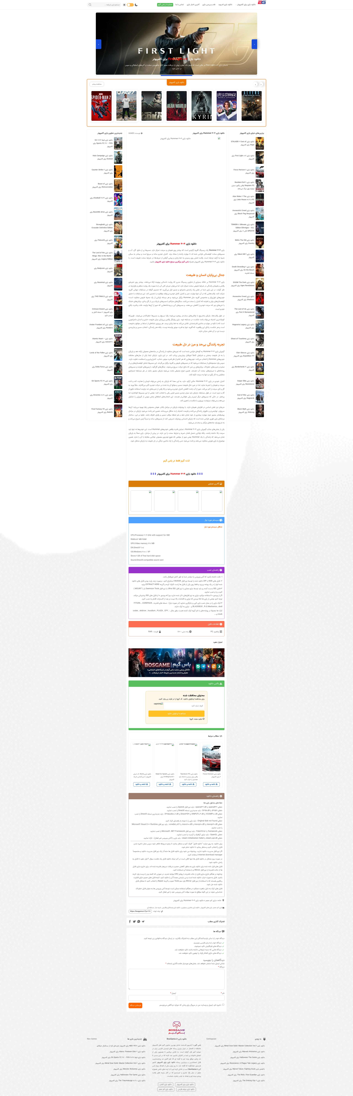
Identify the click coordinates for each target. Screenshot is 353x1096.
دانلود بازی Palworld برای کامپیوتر (103, 242)
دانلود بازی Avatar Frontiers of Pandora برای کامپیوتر (101, 326)
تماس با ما (179, 4)
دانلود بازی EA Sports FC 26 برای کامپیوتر (102, 383)
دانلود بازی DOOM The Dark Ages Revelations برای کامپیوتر (242, 284)
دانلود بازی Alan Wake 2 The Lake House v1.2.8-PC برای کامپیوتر (243, 199)
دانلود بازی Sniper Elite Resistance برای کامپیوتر (245, 383)
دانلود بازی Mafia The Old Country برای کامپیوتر (244, 242)
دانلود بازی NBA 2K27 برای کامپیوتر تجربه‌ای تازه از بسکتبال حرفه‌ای (121, 1046)
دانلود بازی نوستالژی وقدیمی (171, 907)
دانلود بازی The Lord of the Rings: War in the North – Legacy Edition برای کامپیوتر (102, 256)
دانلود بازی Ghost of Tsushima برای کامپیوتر (242, 340)
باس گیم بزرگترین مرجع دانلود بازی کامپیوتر (172, 261)
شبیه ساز (158, 907)
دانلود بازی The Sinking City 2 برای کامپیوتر (249, 1080)
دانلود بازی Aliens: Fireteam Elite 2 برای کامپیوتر (127, 1051)
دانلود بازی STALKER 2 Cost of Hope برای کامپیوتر (242, 143)
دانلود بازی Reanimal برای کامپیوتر (103, 284)
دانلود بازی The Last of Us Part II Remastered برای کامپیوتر (244, 312)
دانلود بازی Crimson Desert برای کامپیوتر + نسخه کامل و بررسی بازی (102, 312)
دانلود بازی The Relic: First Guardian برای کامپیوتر (246, 1075)
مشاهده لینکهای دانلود (176, 713)
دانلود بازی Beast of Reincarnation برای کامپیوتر (102, 186)
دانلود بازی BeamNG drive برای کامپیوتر (101, 214)
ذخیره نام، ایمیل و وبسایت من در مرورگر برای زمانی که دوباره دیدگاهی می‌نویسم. (190, 1005)
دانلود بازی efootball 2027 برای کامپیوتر (101, 200)
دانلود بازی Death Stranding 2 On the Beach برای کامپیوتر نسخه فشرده (243, 270)
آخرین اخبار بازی (193, 4)
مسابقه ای (150, 907)
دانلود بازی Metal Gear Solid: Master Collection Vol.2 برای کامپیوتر (240, 1046)
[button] (241, 75)
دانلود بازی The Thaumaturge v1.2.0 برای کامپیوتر (127, 1080)
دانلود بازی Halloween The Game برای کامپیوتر (247, 1057)
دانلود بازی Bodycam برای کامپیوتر (103, 270)
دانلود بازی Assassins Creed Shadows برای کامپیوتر (243, 298)
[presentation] (254, 44)
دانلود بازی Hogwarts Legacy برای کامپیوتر (243, 326)
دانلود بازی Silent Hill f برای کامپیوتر (244, 256)
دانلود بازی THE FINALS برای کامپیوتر (102, 298)
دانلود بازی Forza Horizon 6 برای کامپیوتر (244, 171)
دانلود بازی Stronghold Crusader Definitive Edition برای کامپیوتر (102, 227)
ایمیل (173, 993)
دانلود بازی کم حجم (166, 1089)
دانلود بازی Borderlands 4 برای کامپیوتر (243, 368)
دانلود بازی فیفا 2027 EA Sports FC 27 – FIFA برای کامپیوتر (103, 143)
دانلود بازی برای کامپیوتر (246, 4)
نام (222, 993)
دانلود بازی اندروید (225, 4)
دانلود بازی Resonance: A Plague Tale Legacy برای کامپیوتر (242, 1063)
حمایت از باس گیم (165, 4)
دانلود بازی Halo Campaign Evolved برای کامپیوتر (103, 157)
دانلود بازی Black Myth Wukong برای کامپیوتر (245, 411)
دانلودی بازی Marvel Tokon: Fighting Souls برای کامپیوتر (244, 1069)
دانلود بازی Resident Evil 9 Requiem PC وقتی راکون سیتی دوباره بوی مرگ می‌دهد (243, 185)
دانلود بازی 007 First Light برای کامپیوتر (243, 157)
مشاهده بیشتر (96, 84)
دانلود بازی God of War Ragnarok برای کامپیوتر (245, 397)
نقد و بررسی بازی (208, 4)
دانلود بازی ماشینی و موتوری (190, 907)
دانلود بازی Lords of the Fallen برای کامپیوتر (101, 354)
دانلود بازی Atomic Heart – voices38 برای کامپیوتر (102, 340)
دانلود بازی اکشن (166, 1084)
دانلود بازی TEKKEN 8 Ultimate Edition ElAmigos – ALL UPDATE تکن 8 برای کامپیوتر (242, 227)
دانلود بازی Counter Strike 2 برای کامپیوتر (102, 171)
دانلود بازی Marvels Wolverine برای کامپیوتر (249, 1051)
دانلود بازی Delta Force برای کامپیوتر (102, 368)
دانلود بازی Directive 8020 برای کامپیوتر (101, 397)
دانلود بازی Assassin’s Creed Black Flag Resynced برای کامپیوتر (243, 213)
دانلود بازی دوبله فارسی (186, 1089)
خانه (219, 900)
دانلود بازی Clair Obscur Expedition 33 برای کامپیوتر (244, 354)
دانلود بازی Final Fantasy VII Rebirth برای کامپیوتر (102, 411)
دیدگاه (221, 967)
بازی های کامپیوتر (206, 907)
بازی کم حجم (211, 900)
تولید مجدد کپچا (196, 719)
